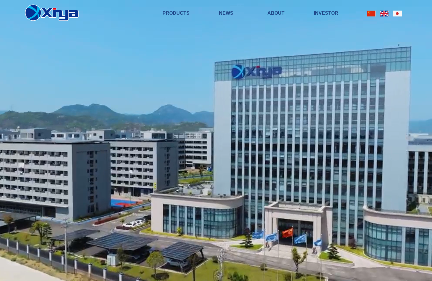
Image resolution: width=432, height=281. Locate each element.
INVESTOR (326, 13)
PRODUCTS (176, 13)
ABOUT (275, 13)
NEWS (226, 13)
